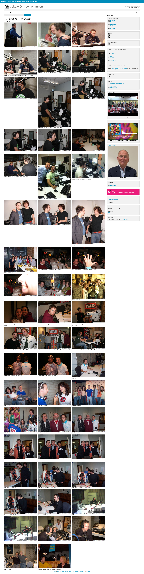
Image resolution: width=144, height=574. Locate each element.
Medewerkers (27, 14)
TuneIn (113, 53)
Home (6, 12)
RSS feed (88, 571)
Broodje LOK (112, 21)
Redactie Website (112, 185)
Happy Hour (112, 23)
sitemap (76, 571)
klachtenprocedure (67, 571)
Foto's (24, 12)
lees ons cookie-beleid (25, 1)
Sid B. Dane (110, 212)
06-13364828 (125, 219)
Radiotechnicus (112, 84)
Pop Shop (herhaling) (113, 25)
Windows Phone (112, 60)
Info (47, 12)
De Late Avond (112, 28)
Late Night (112, 27)
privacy (58, 571)
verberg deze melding (33, 1)
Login (136, 12)
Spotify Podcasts (115, 68)
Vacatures (43, 12)
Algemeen (7, 14)
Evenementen (13, 14)
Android (110, 56)
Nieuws (18, 12)
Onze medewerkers (112, 145)
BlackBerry (111, 57)
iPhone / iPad (112, 59)
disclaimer (62, 571)
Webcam (36, 12)
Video (30, 12)
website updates (81, 571)
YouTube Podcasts (123, 68)
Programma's (12, 12)
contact (55, 571)
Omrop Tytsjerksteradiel (113, 199)
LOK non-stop (112, 20)
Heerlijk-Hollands (113, 24)
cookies (73, 571)
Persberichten (112, 184)
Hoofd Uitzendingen (113, 87)
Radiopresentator (112, 86)
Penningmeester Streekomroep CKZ (116, 83)
